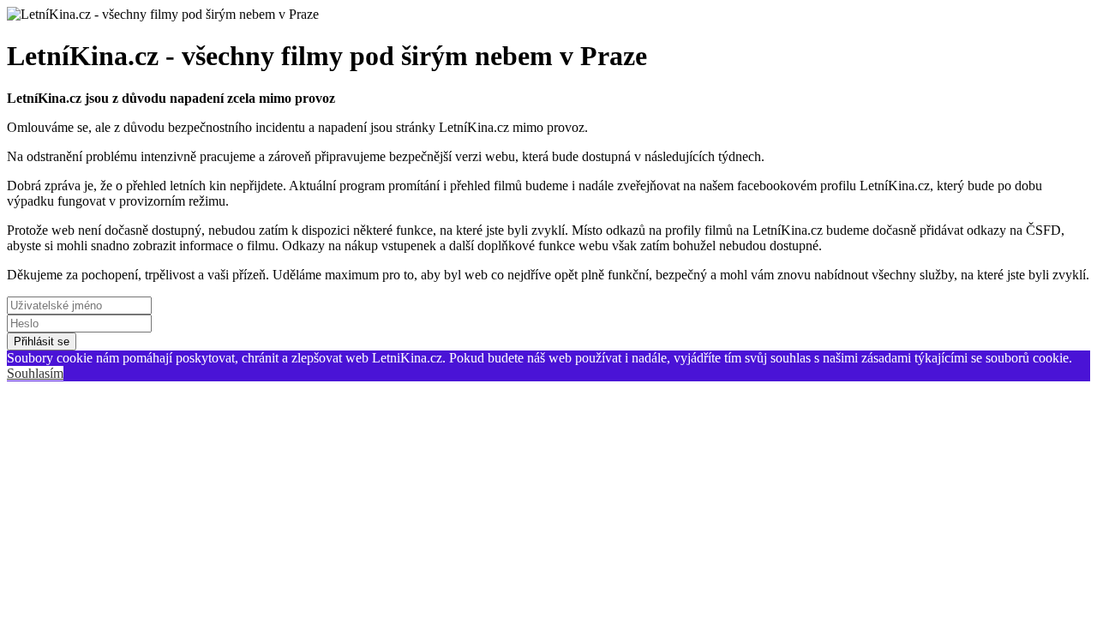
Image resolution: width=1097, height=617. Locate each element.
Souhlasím (35, 373)
